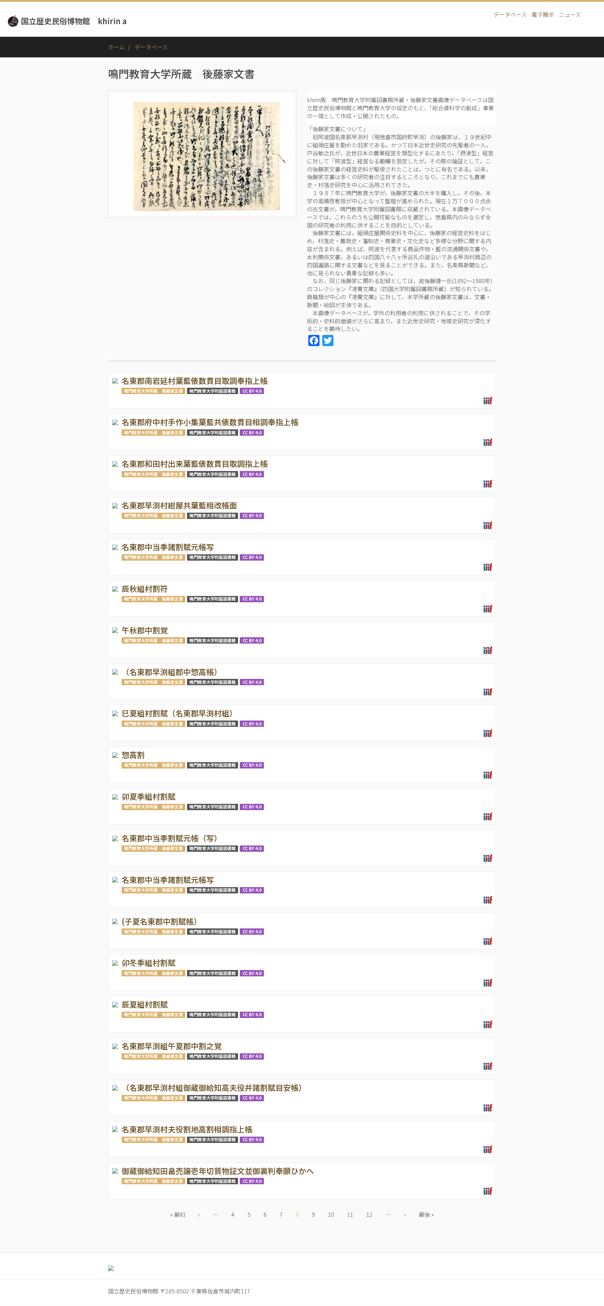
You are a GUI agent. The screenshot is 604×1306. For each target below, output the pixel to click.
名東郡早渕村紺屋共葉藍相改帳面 (179, 505)
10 (334, 1214)
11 (353, 1214)
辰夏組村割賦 (145, 1004)
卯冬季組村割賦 (148, 962)
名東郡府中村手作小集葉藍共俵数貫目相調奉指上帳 (210, 421)
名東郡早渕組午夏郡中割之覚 (172, 1045)
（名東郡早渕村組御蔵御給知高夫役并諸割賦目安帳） (214, 1087)
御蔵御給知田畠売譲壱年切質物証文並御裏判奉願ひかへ (218, 1170)
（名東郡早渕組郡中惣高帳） (172, 671)
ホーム (116, 47)
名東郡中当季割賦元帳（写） (172, 837)
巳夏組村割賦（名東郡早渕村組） (179, 712)
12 (372, 1214)
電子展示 (543, 14)
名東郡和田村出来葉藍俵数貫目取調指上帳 (195, 463)
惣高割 (133, 754)
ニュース (570, 14)
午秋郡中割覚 (145, 630)
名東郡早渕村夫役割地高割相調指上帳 (187, 1129)
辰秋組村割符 (145, 588)
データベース (510, 14)
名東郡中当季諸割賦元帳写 (168, 546)
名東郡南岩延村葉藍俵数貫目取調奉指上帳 (195, 380)
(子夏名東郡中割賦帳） (161, 921)
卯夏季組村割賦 (148, 796)
